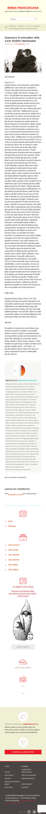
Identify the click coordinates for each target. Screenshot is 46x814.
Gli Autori (8, 787)
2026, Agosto (14, 545)
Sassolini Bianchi (28, 778)
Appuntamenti (27, 784)
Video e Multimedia (28, 775)
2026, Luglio (13, 550)
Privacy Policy (10, 803)
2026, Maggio (13, 560)
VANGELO (21, 26)
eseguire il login (15, 495)
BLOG (10, 521)
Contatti (24, 787)
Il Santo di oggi (23, 586)
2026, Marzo (13, 570)
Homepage (12, 26)
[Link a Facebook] (29, 812)
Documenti (9, 775)
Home (7, 766)
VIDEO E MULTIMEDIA (23, 668)
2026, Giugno (13, 555)
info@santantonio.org (28, 801)
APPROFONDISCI (23, 647)
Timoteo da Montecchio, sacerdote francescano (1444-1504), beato (23, 593)
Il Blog (29, 26)
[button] (23, 686)
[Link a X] (34, 812)
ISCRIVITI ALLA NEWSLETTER (23, 752)
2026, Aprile (13, 565)
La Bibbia (24, 766)
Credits (18, 803)
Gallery (8, 778)
